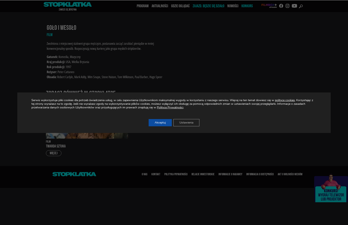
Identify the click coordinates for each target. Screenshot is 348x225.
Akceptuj (160, 122)
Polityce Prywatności (170, 107)
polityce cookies (285, 100)
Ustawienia (186, 122)
